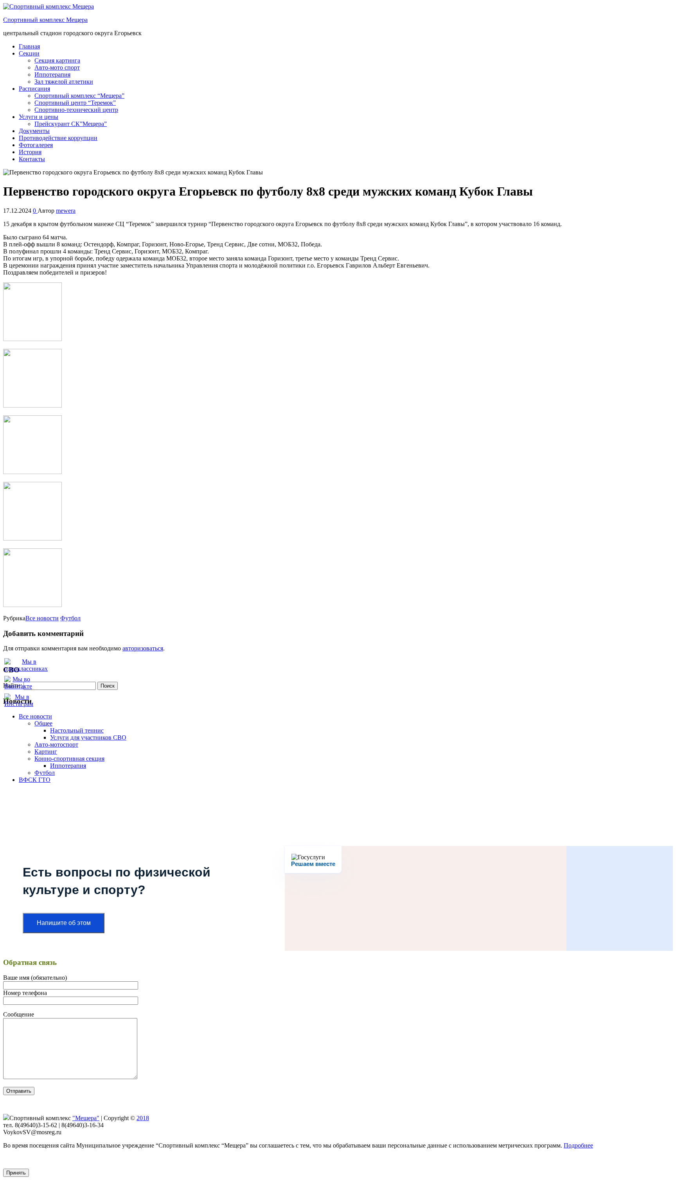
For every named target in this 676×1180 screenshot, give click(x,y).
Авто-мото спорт (57, 67)
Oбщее (43, 723)
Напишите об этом (64, 923)
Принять (16, 1173)
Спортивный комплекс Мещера (45, 19)
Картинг (45, 751)
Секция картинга (57, 60)
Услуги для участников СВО (88, 737)
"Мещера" (85, 1118)
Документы (34, 131)
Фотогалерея (36, 145)
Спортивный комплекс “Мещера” (79, 95)
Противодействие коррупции (58, 138)
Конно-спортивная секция (69, 758)
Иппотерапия (52, 74)
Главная (29, 46)
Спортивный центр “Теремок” (75, 102)
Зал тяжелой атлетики (63, 81)
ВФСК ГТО (34, 779)
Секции (29, 53)
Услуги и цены (38, 116)
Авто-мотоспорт (56, 744)
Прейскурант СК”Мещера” (70, 123)
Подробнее (578, 1145)
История (30, 152)
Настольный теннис (77, 730)
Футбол (70, 618)
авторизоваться (142, 648)
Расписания (34, 88)
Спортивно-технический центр (76, 109)
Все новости (42, 618)
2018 (143, 1118)
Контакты (32, 159)
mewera (66, 210)
